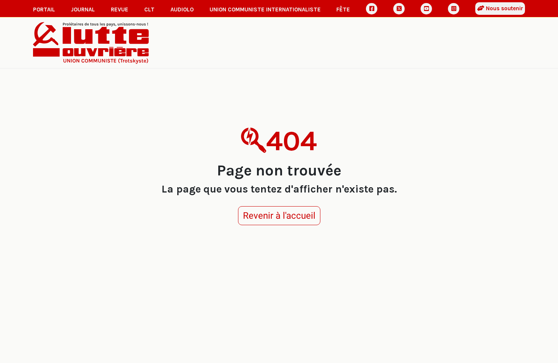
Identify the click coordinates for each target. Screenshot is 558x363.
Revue (119, 9)
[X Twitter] (399, 8)
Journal (83, 9)
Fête (343, 9)
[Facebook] (371, 8)
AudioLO (182, 9)
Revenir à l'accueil (279, 215)
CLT (149, 9)
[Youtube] (426, 8)
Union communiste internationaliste (265, 9)
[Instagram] (453, 8)
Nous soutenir (503, 8)
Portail (44, 9)
